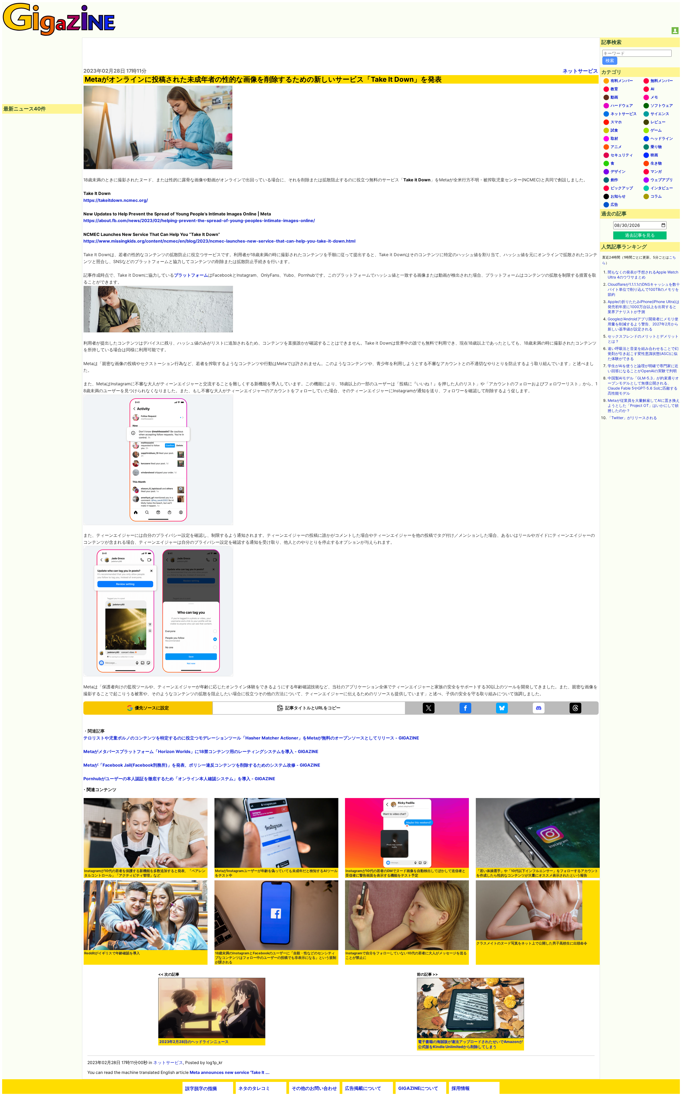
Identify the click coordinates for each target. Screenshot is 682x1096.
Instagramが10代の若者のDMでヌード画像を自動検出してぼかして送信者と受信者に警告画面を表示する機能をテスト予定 (405, 873)
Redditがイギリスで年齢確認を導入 (112, 953)
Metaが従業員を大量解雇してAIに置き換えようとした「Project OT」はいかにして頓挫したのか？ (644, 405)
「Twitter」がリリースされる (632, 417)
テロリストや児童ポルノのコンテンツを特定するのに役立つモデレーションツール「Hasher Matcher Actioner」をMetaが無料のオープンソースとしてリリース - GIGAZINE (251, 738)
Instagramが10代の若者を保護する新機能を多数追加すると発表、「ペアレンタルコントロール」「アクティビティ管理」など (144, 873)
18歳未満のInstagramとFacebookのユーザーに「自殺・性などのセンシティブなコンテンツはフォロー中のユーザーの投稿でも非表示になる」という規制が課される (275, 957)
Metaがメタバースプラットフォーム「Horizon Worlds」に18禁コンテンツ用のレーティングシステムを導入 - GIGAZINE (200, 751)
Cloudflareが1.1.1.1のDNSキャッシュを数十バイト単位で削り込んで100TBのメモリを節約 (644, 289)
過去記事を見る (640, 235)
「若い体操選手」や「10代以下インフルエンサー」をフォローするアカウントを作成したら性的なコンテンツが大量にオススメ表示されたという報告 (537, 873)
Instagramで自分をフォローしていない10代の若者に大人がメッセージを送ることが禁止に (406, 955)
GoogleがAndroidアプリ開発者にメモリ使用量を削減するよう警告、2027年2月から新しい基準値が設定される (643, 324)
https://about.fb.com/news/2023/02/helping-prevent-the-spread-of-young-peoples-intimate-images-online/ (199, 220)
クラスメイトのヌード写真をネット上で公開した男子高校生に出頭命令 (531, 943)
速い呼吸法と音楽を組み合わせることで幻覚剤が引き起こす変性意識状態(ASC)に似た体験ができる (643, 353)
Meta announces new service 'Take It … (229, 1072)
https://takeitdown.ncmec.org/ (115, 200)
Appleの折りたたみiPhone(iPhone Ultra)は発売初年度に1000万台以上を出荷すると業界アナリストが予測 (643, 306)
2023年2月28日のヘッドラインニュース (194, 1041)
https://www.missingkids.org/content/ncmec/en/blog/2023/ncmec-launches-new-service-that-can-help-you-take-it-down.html (219, 241)
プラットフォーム (191, 275)
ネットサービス (580, 71)
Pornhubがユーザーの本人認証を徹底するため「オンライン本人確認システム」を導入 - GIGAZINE (179, 778)
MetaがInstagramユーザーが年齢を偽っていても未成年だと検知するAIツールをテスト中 (276, 873)
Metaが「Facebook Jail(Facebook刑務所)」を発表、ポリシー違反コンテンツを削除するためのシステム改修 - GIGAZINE (201, 765)
